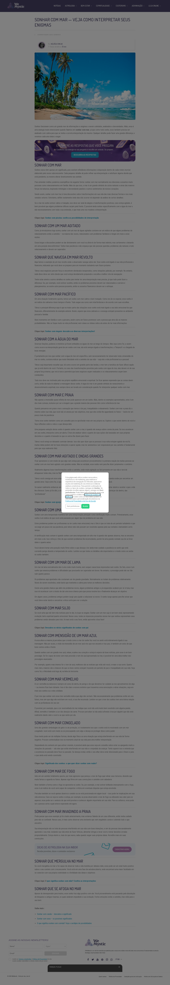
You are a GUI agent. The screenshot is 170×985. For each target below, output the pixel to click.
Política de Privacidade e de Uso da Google (80, 501)
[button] (73, 506)
